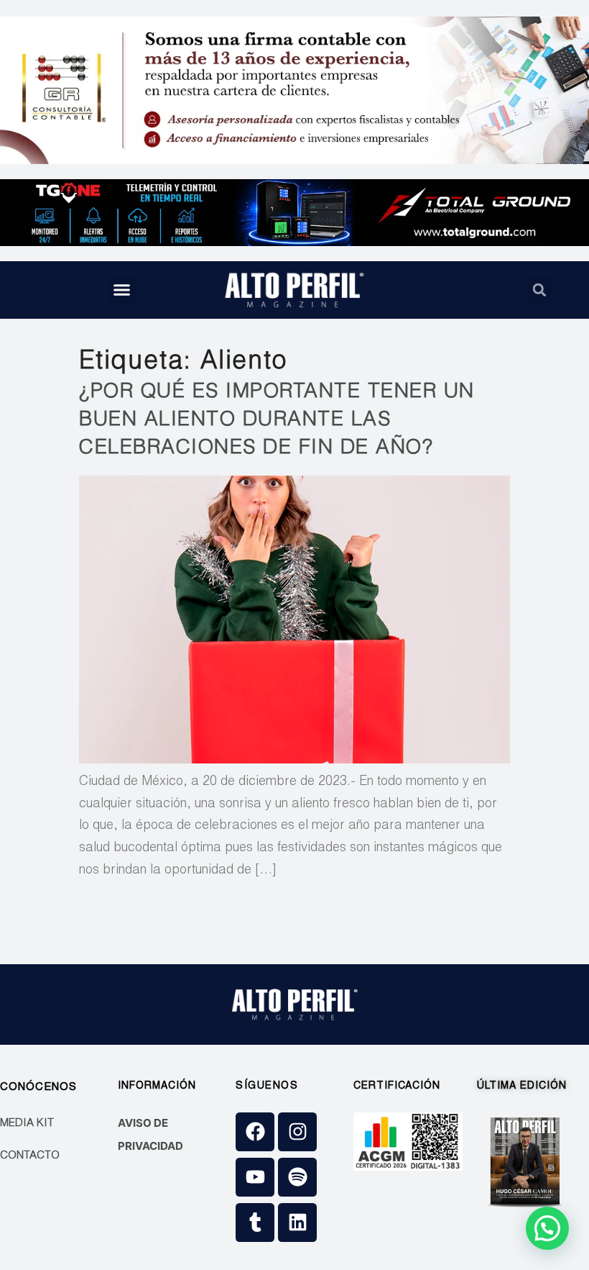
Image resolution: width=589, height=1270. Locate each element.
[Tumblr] (255, 1222)
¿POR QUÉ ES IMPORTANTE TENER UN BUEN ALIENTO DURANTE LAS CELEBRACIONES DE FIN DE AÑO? (277, 421)
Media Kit (27, 1123)
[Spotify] (297, 1177)
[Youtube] (255, 1177)
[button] (122, 290)
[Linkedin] (297, 1222)
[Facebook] (255, 1131)
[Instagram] (297, 1131)
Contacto (30, 1156)
